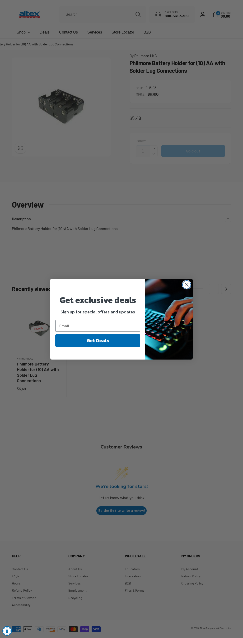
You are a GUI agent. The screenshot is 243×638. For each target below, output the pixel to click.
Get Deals (98, 340)
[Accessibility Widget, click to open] (7, 631)
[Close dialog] (186, 285)
